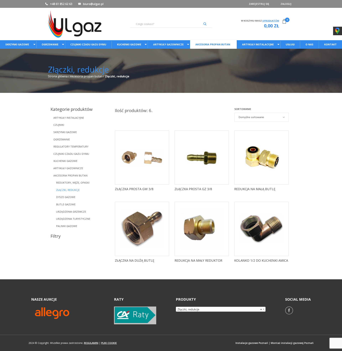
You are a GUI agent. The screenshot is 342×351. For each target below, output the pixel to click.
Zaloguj (286, 4)
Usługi (290, 44)
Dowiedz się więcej (143, 178)
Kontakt (330, 44)
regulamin (91, 343)
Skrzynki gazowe (17, 44)
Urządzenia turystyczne (73, 218)
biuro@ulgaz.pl (93, 3)
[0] (284, 24)
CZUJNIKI (58, 124)
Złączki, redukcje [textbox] (219, 309)
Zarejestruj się (259, 4)
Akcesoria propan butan (212, 44)
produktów (270, 20)
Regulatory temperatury (70, 146)
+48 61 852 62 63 (61, 3)
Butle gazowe (66, 204)
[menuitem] (18, 44)
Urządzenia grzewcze (71, 211)
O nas (309, 44)
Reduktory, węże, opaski (72, 182)
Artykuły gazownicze (168, 44)
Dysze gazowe (65, 197)
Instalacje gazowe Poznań (251, 343)
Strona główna (58, 76)
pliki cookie (109, 343)
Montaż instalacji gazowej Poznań (292, 343)
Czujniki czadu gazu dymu (88, 44)
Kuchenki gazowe (129, 44)
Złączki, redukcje (68, 190)
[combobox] (220, 309)
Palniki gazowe (66, 226)
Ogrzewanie (50, 44)
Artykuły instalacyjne (258, 44)
